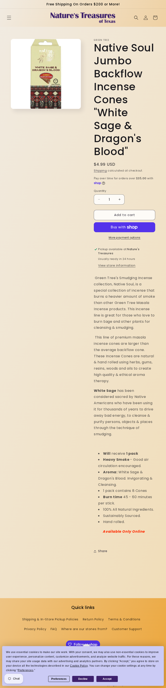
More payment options (124, 237)
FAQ (54, 629)
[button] (9, 17)
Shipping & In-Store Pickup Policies (50, 619)
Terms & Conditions (124, 619)
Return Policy (93, 619)
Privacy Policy (35, 629)
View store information (116, 265)
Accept (107, 678)
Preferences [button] (26, 670)
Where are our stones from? (84, 629)
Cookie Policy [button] (79, 665)
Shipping (100, 170)
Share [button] (102, 551)
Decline (83, 678)
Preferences (59, 678)
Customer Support (127, 629)
